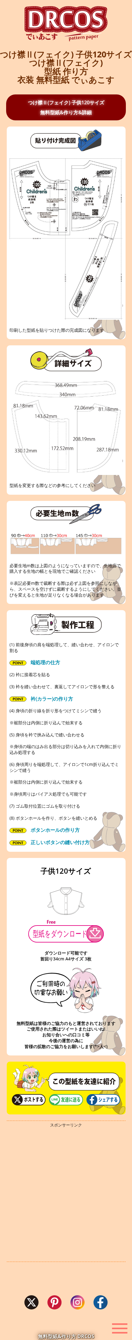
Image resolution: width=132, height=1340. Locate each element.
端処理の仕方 (44, 662)
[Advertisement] (66, 1194)
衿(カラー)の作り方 (51, 698)
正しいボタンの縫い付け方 (59, 842)
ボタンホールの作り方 (54, 829)
